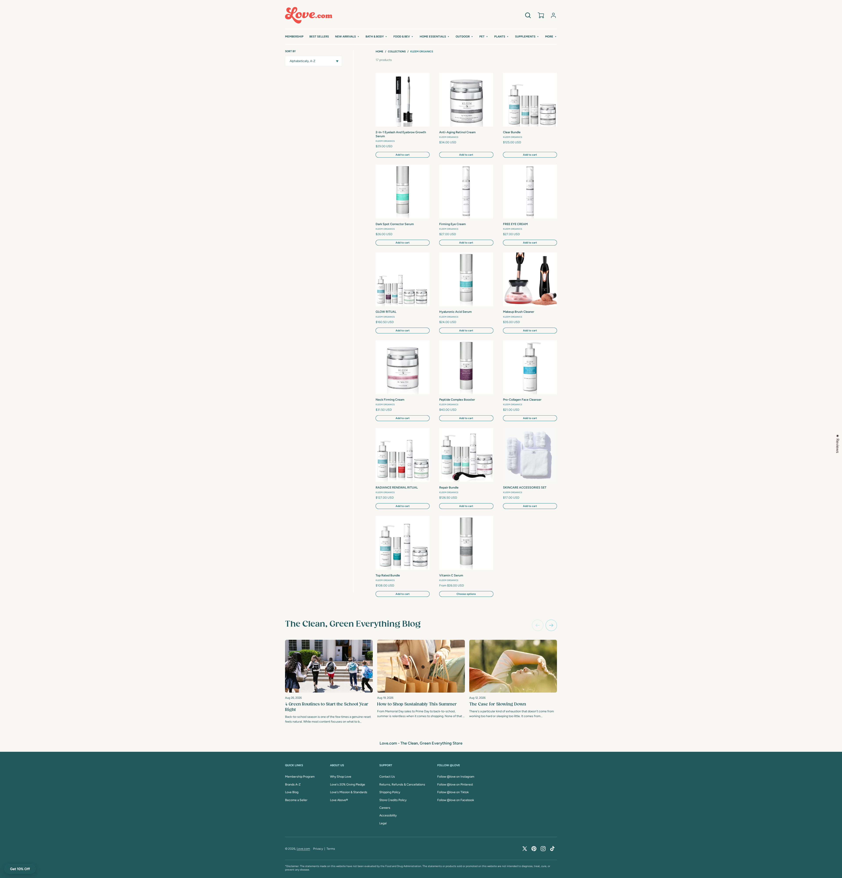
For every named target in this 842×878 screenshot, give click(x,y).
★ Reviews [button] (837, 443)
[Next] (551, 625)
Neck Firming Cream (390, 400)
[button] (347, 37)
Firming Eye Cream (452, 224)
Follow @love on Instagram (455, 776)
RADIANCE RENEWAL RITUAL (397, 487)
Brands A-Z (293, 784)
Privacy (318, 849)
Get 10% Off (20, 869)
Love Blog (291, 792)
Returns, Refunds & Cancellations (402, 784)
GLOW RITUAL (386, 312)
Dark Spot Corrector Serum (395, 224)
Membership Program (300, 776)
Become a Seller (296, 800)
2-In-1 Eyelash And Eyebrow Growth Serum (401, 134)
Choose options (466, 593)
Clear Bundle (512, 132)
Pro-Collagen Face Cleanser (522, 400)
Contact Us (387, 776)
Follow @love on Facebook (455, 800)
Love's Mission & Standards (348, 792)
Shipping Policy (389, 792)
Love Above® (339, 800)
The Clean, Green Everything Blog (353, 624)
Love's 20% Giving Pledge (347, 784)
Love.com (303, 849)
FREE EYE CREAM (515, 224)
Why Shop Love (340, 776)
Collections (397, 51)
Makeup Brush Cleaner (518, 312)
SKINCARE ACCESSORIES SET (524, 487)
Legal (383, 823)
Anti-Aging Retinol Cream (457, 132)
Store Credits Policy (393, 800)
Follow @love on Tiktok (453, 792)
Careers (384, 808)
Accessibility (388, 815)
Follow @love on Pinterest (455, 784)
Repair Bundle (448, 487)
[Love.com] (308, 15)
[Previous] (537, 625)
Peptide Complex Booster (457, 400)
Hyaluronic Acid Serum (455, 312)
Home (379, 51)
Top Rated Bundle (388, 575)
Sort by (290, 51)
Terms (330, 849)
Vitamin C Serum (451, 575)
